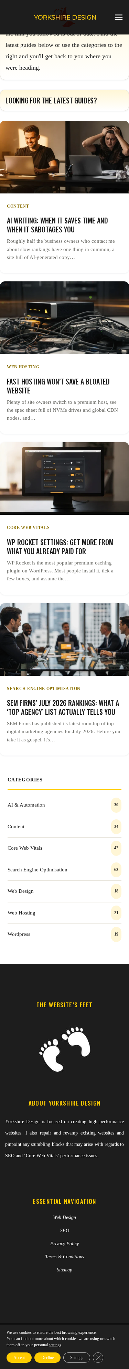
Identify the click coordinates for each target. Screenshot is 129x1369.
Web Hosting (23, 367)
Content (18, 206)
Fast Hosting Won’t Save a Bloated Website (58, 386)
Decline (47, 1357)
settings (55, 1344)
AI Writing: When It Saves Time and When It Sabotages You (57, 224)
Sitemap (64, 1269)
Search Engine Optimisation (43, 689)
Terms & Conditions (64, 1256)
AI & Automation (26, 805)
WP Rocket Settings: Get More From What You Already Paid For (60, 546)
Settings (76, 1357)
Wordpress (19, 934)
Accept (19, 1357)
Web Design (21, 891)
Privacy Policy (64, 1243)
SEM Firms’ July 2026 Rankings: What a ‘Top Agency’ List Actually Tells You (63, 707)
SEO (64, 1230)
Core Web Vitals (28, 528)
